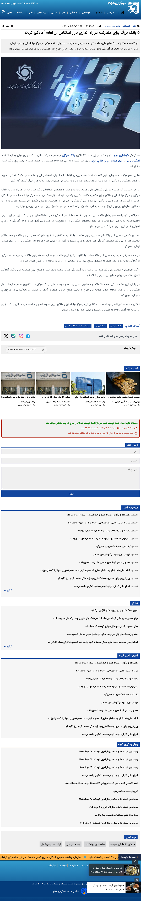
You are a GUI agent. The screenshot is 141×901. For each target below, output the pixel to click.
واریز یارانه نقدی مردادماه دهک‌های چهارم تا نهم (116, 815)
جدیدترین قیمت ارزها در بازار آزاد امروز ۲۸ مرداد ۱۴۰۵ (113, 807)
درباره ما (73, 865)
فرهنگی (74, 12)
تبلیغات (52, 865)
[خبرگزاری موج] (133, 7)
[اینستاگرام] (21, 336)
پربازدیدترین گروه (128, 744)
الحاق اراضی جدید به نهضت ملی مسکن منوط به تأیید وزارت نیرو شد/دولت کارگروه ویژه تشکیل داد (93, 642)
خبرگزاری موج (121, 155)
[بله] (13, 336)
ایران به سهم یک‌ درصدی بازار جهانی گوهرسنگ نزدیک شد (111, 626)
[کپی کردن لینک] (26, 349)
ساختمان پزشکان (95, 844)
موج (83, 884)
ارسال (71, 494)
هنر (64, 12)
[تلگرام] (28, 336)
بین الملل (42, 12)
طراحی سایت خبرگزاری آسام (66, 891)
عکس (9, 12)
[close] (135, 861)
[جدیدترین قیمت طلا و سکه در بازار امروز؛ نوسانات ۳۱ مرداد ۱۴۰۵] (131, 870)
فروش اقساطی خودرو (122, 844)
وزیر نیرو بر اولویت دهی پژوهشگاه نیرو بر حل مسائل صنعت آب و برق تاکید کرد (101, 726)
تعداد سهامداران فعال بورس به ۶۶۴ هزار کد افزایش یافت (112, 679)
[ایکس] (6, 336)
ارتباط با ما (87, 865)
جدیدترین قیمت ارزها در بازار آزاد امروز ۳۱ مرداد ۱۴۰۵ (108, 887)
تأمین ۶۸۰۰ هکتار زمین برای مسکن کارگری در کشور (114, 610)
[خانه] (122, 19)
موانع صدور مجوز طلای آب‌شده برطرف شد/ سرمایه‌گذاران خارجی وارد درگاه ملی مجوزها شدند (95, 618)
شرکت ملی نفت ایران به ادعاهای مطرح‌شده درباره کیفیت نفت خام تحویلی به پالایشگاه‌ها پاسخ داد (93, 718)
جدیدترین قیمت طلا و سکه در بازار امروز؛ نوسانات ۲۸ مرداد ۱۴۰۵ (108, 751)
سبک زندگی (93, 26)
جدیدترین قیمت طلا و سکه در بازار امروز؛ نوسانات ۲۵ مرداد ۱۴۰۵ (108, 759)
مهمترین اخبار (130, 507)
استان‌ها (21, 12)
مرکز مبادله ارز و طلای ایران (106, 161)
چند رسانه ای (109, 26)
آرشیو (9, 591)
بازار (31, 12)
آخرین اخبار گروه (128, 655)
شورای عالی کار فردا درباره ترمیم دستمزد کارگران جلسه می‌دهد (110, 734)
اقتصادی (99, 12)
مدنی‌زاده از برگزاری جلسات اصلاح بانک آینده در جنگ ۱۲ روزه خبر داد (106, 663)
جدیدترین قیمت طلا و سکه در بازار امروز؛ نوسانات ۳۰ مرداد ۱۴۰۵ (108, 799)
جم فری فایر (73, 844)
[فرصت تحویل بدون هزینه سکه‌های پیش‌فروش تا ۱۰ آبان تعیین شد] (123, 383)
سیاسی (111, 12)
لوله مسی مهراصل (51, 844)
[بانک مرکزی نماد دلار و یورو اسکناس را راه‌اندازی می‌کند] (18, 383)
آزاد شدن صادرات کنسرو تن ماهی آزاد (120, 694)
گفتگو (135, 603)
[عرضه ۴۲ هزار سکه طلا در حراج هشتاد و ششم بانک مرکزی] (53, 383)
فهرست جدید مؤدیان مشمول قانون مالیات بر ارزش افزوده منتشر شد (107, 671)
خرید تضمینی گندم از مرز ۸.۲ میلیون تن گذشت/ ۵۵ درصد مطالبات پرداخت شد (101, 783)
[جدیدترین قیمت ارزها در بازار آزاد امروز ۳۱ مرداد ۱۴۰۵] (133, 887)
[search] (3, 12)
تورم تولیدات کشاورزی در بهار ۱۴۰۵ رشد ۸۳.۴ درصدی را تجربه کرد (107, 686)
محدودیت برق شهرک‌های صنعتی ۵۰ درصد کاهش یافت (112, 710)
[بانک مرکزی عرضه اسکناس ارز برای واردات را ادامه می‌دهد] (88, 383)
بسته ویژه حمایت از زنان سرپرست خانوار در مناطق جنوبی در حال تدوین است (102, 634)
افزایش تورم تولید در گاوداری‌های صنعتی (119, 702)
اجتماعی (86, 12)
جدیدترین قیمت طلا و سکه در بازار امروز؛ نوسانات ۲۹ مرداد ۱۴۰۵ (108, 767)
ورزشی (54, 12)
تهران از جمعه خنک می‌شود (125, 791)
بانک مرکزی (68, 155)
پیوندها (62, 865)
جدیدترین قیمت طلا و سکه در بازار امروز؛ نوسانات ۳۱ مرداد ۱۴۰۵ (109, 823)
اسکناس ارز (133, 161)
